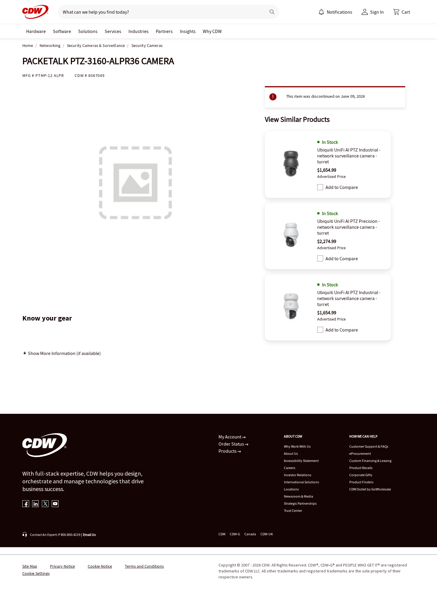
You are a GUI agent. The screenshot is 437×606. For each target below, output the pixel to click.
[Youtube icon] (55, 504)
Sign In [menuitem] (377, 12)
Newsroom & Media (298, 496)
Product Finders (361, 482)
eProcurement (360, 453)
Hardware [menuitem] (36, 31)
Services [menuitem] (113, 31)
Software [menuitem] (62, 31)
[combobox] (159, 12)
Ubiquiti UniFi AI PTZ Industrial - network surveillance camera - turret (349, 156)
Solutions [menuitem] (88, 31)
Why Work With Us (297, 446)
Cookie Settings (36, 573)
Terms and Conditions (144, 566)
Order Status (231, 444)
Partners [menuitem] (164, 31)
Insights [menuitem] (188, 31)
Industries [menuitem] (138, 31)
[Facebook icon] (25, 504)
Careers (289, 467)
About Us (291, 453)
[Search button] (272, 12)
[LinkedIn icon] (35, 504)
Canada (250, 534)
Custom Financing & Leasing (370, 460)
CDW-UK (266, 534)
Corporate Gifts (360, 475)
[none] (36, 31)
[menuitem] (321, 12)
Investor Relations (297, 475)
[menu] (335, 12)
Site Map (29, 566)
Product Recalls (360, 467)
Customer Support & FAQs (368, 446)
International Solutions (301, 482)
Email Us (89, 534)
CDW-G (235, 534)
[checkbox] (320, 187)
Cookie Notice (100, 566)
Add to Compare (342, 187)
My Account (230, 437)
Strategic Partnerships (300, 503)
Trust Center (293, 510)
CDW (221, 534)
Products (228, 451)
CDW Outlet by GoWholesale (370, 489)
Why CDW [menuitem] (212, 31)
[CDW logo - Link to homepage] (35, 12)
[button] (402, 12)
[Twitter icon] (45, 504)
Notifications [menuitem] (339, 12)
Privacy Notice (62, 566)
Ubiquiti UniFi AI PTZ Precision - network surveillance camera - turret (348, 227)
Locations (291, 489)
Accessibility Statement (301, 460)
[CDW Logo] (35, 12)
